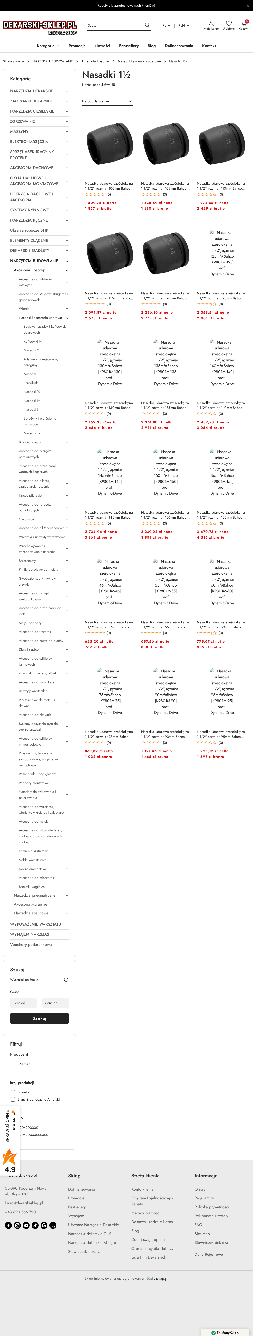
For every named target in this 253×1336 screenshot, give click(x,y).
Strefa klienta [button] (145, 1175)
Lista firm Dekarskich (148, 1257)
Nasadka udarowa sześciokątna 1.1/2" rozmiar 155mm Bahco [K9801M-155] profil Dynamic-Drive (221, 515)
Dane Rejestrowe (209, 1254)
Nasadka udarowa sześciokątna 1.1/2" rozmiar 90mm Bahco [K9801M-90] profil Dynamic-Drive (165, 734)
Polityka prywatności (212, 1207)
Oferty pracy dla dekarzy (152, 1248)
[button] (48, 46)
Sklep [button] (74, 1175)
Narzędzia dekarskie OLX (89, 1233)
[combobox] (107, 101)
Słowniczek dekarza (85, 1251)
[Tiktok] (35, 1225)
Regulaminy (204, 1198)
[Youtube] (26, 1225)
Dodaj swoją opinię (148, 1239)
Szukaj (40, 1018)
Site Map (202, 1233)
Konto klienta (142, 1189)
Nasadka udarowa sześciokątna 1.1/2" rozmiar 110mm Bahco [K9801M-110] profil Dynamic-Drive (221, 186)
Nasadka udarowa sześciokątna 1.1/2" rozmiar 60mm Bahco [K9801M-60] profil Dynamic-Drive (221, 624)
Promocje (76, 1198)
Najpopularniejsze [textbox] (95, 101)
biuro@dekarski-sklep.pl (24, 1203)
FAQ (198, 1225)
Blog (135, 1231)
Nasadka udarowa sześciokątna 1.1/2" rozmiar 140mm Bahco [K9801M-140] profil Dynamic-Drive (221, 405)
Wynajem (76, 1216)
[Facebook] (8, 1225)
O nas (200, 1189)
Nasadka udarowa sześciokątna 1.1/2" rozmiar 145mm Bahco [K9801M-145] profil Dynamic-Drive (109, 515)
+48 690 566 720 (20, 1212)
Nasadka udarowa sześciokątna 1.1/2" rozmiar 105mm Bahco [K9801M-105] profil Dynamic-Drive (165, 186)
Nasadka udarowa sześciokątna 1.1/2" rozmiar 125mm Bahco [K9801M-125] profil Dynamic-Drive (221, 296)
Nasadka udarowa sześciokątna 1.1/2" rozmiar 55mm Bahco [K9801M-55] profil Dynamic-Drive (165, 624)
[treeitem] (39, 91)
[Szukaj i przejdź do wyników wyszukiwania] (147, 25)
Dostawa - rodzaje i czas (152, 1222)
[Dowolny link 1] (52, 1225)
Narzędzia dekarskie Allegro (92, 1242)
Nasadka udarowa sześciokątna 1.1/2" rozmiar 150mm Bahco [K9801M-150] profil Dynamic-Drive (165, 515)
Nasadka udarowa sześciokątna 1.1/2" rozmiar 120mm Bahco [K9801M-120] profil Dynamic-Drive (165, 296)
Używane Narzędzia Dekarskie (93, 1225)
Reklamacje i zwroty (211, 1216)
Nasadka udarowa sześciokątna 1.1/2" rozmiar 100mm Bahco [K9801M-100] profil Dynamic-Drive (109, 186)
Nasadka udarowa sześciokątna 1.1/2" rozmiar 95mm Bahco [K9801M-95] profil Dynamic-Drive (221, 734)
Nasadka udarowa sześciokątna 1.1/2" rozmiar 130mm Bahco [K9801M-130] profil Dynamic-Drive (109, 405)
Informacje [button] (206, 1175)
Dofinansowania (81, 1189)
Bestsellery (77, 1207)
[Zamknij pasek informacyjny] (248, 5)
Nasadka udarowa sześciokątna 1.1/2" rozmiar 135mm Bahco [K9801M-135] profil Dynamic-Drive (165, 405)
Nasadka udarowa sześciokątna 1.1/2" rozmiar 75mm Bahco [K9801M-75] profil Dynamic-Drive (109, 734)
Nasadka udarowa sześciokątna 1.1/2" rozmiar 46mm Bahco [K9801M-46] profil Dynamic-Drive (109, 624)
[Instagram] (17, 1225)
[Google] (44, 1225)
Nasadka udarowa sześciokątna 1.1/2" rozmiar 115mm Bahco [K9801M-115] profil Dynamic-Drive (109, 296)
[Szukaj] (66, 980)
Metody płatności (146, 1213)
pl (164, 25)
